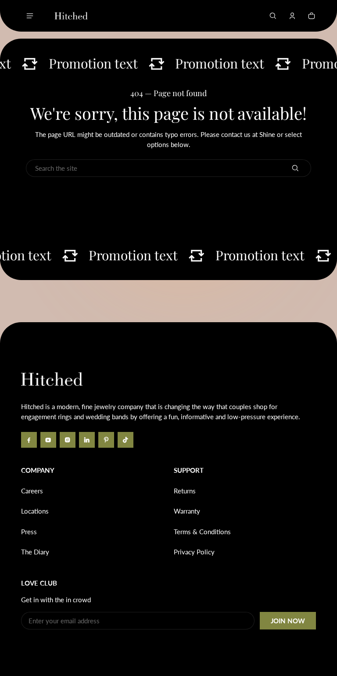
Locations (35, 511)
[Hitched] (71, 16)
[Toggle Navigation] (30, 16)
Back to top (47, 335)
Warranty (187, 511)
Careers (32, 491)
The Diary (35, 552)
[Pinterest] (106, 440)
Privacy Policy (194, 552)
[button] (273, 16)
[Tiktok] (125, 440)
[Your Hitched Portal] (292, 16)
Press (29, 532)
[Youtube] (48, 440)
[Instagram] (67, 440)
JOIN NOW (288, 621)
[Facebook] (29, 440)
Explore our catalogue (241, 196)
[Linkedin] (87, 440)
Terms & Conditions (202, 532)
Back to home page (96, 196)
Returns (185, 491)
